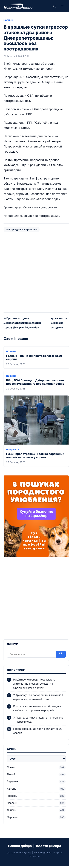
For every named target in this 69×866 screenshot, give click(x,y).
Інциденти (12, 449)
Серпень (35, 817)
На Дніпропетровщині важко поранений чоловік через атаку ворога (35, 455)
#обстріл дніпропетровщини (22, 229)
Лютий (35, 774)
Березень (35, 781)
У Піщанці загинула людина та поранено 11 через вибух (38, 719)
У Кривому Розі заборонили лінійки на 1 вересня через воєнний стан (38, 697)
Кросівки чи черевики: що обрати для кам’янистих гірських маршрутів (37, 708)
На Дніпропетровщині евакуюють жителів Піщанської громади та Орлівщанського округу (34, 683)
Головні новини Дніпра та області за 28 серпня (37, 731)
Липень (35, 810)
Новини (8, 20)
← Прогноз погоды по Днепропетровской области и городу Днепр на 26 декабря (22, 323)
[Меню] (62, 6)
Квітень (35, 788)
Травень (35, 795)
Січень (35, 767)
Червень (35, 803)
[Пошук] (54, 6)
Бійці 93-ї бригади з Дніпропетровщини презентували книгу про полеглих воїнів (35, 381)
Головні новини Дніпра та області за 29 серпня (34, 357)
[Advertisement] (34, 272)
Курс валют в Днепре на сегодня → (59, 323)
